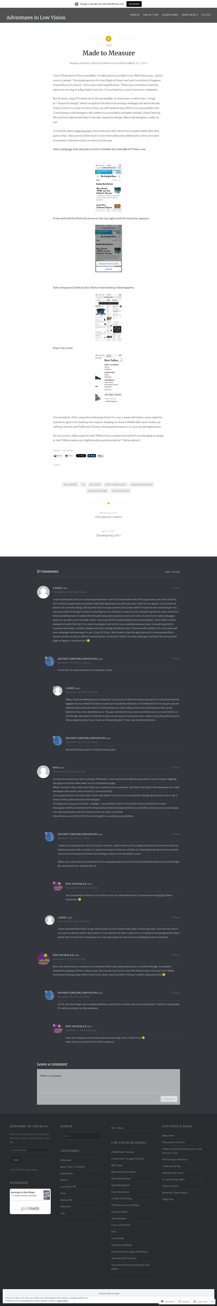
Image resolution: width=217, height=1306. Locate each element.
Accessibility (70, 484)
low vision (95, 484)
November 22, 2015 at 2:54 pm (69, 591)
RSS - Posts (117, 1127)
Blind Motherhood (121, 1178)
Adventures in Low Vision (35, 17)
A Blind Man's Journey (122, 1151)
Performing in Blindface (174, 1159)
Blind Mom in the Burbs (123, 1171)
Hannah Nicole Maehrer (25, 1196)
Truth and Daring (171, 1166)
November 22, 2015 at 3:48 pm (74, 662)
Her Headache (118, 1218)
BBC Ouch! (117, 1165)
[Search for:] (81, 1135)
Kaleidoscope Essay (172, 1172)
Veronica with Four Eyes (124, 1258)
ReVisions (65, 1206)
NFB (113, 1231)
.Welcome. (65, 1160)
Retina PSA (66, 1199)
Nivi (56, 767)
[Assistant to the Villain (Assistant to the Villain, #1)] (47, 1198)
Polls (63, 1193)
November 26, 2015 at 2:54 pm (82, 887)
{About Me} (151, 14)
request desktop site (141, 484)
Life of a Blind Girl (120, 1224)
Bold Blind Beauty (120, 1185)
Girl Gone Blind (119, 1211)
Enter (16, 1159)
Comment (169, 1098)
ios (83, 484)
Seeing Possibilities (121, 1244)
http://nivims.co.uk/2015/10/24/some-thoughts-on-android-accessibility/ (93, 815)
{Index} (135, 14)
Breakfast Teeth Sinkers (175, 1192)
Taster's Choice (170, 1185)
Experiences (66, 1173)
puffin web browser (115, 484)
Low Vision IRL (68, 1186)
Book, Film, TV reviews (72, 1166)
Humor (64, 1179)
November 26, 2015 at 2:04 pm (74, 838)
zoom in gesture (120, 490)
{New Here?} (190, 14)
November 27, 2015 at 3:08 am (74, 921)
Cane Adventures (120, 1191)
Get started (134, 4)
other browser (83, 130)
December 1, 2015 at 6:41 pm (81, 1030)
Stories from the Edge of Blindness (129, 1251)
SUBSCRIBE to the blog (29, 1126)
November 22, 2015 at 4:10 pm (82, 692)
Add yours (172, 572)
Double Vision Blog (121, 1198)
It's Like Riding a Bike (173, 1179)
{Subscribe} (170, 14)
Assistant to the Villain (23, 1192)
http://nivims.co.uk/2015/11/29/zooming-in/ (90, 1041)
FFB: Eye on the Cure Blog (125, 1205)
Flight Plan (168, 1199)
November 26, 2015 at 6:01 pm (69, 959)
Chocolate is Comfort (173, 1142)
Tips (108, 45)
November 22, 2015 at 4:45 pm (82, 742)
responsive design (97, 490)
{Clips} (206, 14)
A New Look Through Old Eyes (127, 1158)
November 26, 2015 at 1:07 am (69, 771)
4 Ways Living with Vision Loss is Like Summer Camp (182, 1150)
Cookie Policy (62, 1300)
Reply (177, 587)
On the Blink (117, 1238)
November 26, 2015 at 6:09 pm (74, 996)
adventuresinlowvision (98, 63)
